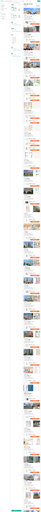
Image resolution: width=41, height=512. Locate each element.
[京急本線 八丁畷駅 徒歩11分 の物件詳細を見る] (32, 399)
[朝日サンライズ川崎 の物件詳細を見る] (32, 453)
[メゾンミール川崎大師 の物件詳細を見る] (32, 202)
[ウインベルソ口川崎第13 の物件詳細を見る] (32, 40)
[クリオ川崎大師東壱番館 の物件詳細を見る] (32, 117)
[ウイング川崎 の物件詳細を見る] (32, 292)
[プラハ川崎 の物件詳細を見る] (32, 76)
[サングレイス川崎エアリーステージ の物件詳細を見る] (32, 328)
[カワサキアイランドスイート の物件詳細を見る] (32, 220)
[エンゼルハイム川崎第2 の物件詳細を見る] (32, 139)
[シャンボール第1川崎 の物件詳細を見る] (32, 346)
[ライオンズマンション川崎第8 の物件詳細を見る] (32, 58)
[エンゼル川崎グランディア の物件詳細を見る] (32, 471)
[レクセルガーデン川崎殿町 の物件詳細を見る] (32, 417)
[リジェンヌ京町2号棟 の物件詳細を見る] (32, 94)
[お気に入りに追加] (29, 24)
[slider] (11, 24)
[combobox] (25, 6)
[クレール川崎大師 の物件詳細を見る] (32, 184)
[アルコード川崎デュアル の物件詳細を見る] (32, 381)
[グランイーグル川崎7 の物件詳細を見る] (32, 363)
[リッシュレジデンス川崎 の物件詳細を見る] (32, 310)
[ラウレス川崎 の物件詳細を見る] (32, 256)
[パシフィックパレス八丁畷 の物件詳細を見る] (32, 22)
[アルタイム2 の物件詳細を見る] (32, 507)
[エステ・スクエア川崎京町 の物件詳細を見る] (32, 489)
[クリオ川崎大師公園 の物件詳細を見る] (32, 274)
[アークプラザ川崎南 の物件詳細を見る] (32, 435)
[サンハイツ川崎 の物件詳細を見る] (32, 167)
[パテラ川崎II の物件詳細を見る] (32, 238)
